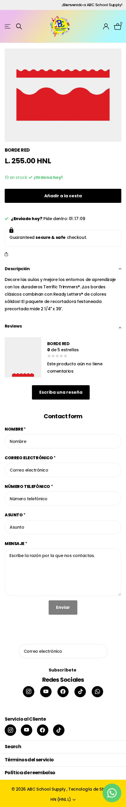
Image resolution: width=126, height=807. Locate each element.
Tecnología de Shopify (91, 789)
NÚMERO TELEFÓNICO (29, 486)
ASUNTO (15, 515)
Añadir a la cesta (63, 196)
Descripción (17, 269)
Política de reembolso (30, 772)
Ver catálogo (8, 26)
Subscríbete (63, 670)
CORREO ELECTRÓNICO (30, 458)
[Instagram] (28, 692)
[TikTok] (80, 692)
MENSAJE (16, 543)
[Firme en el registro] (106, 26)
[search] (19, 26)
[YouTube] (46, 692)
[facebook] (63, 692)
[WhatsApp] (97, 692)
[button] (7, 254)
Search (13, 746)
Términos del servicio (29, 759)
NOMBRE (15, 429)
